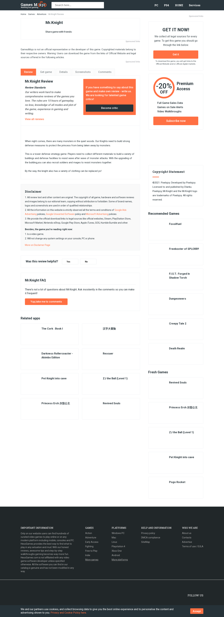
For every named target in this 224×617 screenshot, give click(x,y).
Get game (46, 72)
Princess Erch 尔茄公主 (55, 403)
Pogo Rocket (177, 482)
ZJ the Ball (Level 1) (115, 378)
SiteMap (145, 542)
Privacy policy (148, 533)
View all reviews (34, 119)
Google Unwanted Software (60, 214)
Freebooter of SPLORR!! (184, 248)
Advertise (187, 542)
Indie (87, 555)
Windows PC (118, 533)
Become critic (109, 108)
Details (63, 72)
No (86, 261)
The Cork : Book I (52, 328)
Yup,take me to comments (46, 301)
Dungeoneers (177, 298)
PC (156, 5)
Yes (68, 261)
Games (31, 14)
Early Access (91, 542)
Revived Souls (111, 403)
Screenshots (83, 72)
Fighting (89, 546)
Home (23, 14)
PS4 (166, 5)
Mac (114, 537)
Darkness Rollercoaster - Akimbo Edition (57, 355)
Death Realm (177, 348)
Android (116, 555)
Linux (114, 542)
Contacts (186, 537)
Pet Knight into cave (54, 378)
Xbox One (117, 551)
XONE (179, 5)
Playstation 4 (118, 546)
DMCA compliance (150, 537)
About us (186, 533)
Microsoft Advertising (97, 214)
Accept (197, 611)
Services (194, 5)
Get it (176, 54)
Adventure (41, 14)
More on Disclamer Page (37, 245)
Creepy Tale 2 (177, 323)
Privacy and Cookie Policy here (68, 612)
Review (28, 72)
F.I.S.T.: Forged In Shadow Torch (179, 275)
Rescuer (108, 353)
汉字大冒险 (109, 328)
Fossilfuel (175, 224)
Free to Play (91, 551)
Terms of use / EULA (192, 546)
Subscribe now (176, 121)
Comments (105, 72)
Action (88, 533)
